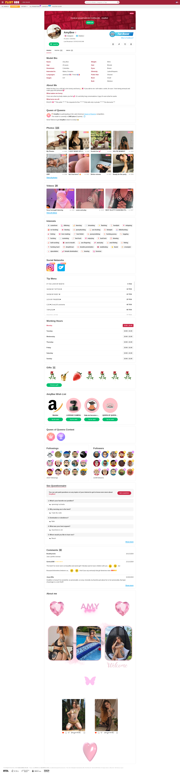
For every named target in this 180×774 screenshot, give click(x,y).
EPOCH (36, 767)
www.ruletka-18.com (23, 767)
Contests (45, 6)
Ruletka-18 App (57, 6)
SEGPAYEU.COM (45, 767)
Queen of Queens (90, 114)
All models (5, 6)
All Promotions (35, 6)
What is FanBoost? (127, 38)
